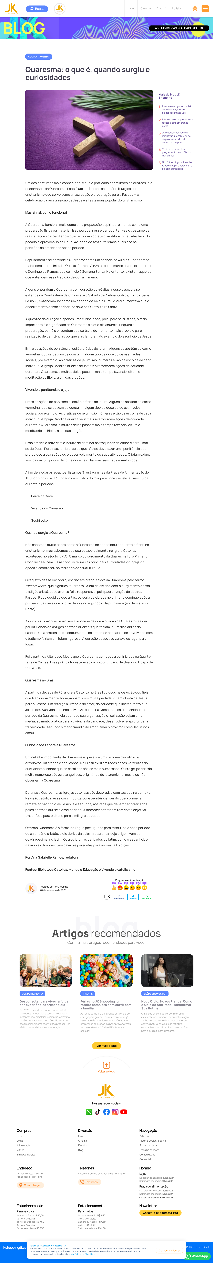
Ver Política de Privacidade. (83, 1254)
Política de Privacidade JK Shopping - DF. (48, 1245)
